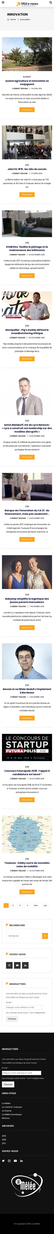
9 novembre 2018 (36, 518)
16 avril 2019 (36, 88)
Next (35, 905)
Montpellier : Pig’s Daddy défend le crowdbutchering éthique (27, 331)
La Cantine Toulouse (12, 1107)
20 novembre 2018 (37, 337)
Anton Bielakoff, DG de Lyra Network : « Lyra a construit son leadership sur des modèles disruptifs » (27, 428)
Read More (27, 109)
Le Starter (7, 1110)
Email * (9, 1002)
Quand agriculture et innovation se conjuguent (27, 82)
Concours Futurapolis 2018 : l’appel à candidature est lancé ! (27, 772)
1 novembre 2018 (37, 697)
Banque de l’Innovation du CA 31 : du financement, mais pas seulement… (27, 512)
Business (27, 77)
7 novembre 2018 (36, 606)
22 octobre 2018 (36, 870)
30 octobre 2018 (36, 778)
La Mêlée (6, 1103)
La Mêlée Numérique (12, 1114)
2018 (27, 243)
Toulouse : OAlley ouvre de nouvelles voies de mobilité (27, 864)
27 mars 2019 (36, 173)
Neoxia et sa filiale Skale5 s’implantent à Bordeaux (27, 690)
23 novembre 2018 (37, 254)
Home (13, 19)
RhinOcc (6, 1118)
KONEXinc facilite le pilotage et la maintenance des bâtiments (27, 248)
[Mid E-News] (27, 4)
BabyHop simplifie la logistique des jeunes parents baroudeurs (27, 600)
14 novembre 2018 (36, 436)
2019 (27, 165)
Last (45, 905)
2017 (4, 1143)
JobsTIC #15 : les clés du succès (27, 169)
